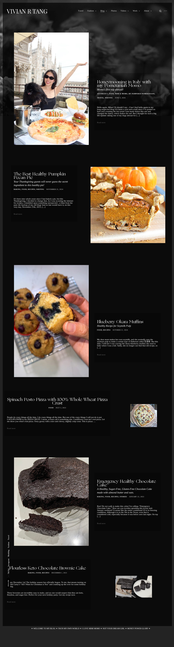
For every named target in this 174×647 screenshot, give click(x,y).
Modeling (9, 553)
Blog (102, 11)
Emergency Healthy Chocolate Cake (126, 486)
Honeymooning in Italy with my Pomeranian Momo (124, 85)
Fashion (90, 11)
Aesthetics (102, 94)
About (146, 11)
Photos (114, 11)
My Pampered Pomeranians (142, 94)
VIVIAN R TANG (27, 11)
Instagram (9, 563)
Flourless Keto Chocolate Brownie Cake (47, 568)
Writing (109, 98)
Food (111, 94)
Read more (101, 122)
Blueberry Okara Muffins (120, 323)
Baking (17, 189)
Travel (80, 11)
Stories (123, 496)
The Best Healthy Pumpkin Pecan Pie (41, 179)
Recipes (31, 189)
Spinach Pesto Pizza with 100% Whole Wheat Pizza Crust (57, 402)
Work (135, 11)
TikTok (9, 571)
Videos (123, 11)
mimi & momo (121, 94)
